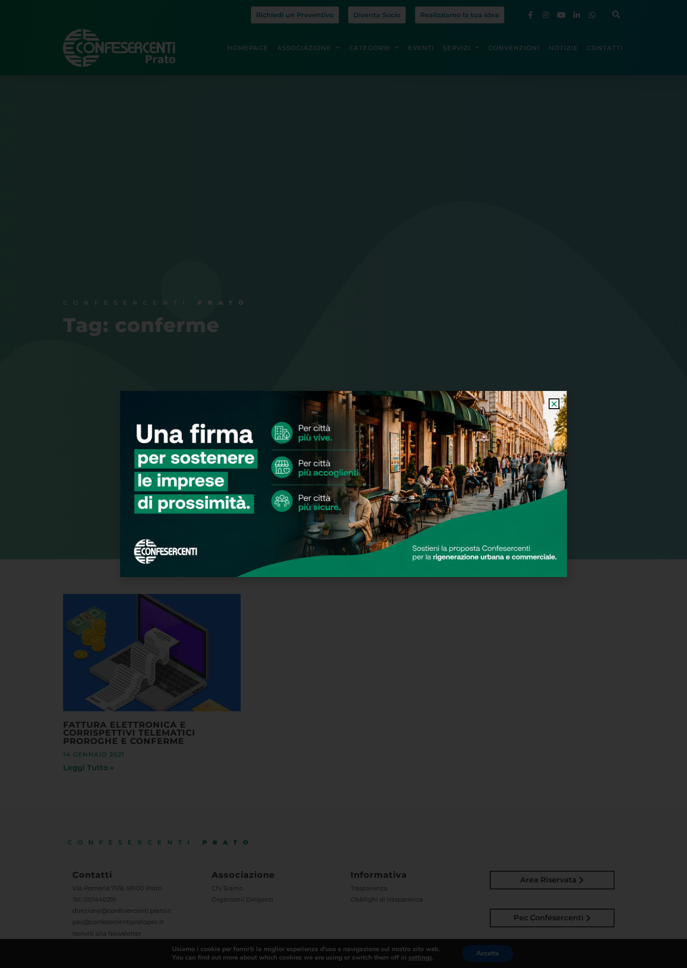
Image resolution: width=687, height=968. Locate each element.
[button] (554, 403)
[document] (343, 484)
